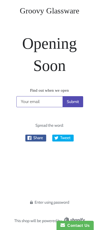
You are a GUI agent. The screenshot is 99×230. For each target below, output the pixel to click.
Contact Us (77, 225)
